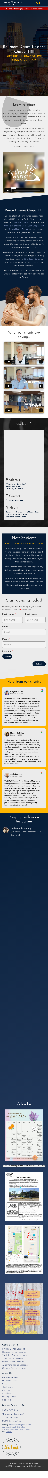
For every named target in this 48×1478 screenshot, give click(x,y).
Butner (28, 1425)
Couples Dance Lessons (14, 1352)
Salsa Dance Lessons (12, 1358)
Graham (5, 1429)
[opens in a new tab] (24, 1136)
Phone (5, 639)
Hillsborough (25, 1429)
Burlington (20, 1425)
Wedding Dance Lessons (14, 1355)
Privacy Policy (9, 1396)
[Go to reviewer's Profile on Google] (7, 775)
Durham (7, 657)
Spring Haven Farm (18, 229)
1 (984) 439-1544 (15, 500)
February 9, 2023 (16, 735)
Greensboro (14, 1429)
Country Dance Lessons (14, 1368)
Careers (6, 1390)
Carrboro (5, 1427)
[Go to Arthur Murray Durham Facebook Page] (20, 1405)
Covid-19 (6, 1393)
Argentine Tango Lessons (15, 1365)
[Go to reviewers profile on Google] (7, 692)
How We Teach (9, 1380)
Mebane (9, 1432)
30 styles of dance (32, 259)
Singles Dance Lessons (13, 1349)
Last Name (31, 614)
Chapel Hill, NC (20, 222)
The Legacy (8, 1387)
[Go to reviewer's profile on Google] (7, 734)
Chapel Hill (14, 1427)
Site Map (6, 1400)
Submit (39, 664)
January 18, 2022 (16, 776)
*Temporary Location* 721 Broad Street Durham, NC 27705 (16, 486)
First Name (8, 614)
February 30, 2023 (16, 694)
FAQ (4, 1383)
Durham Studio (9, 1405)
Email (5, 627)
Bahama (12, 1425)
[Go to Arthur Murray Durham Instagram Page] (23, 1405)
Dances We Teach (11, 1377)
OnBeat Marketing (36, 1466)
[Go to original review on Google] (42, 692)
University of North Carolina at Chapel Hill (23, 226)
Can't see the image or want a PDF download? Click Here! (24, 1166)
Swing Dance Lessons (13, 1361)
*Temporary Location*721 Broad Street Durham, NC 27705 (13, 1417)
